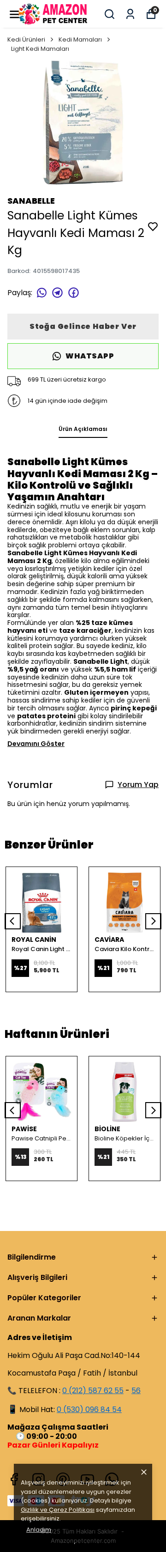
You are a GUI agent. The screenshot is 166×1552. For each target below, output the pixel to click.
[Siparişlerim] (130, 14)
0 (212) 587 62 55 (93, 1390)
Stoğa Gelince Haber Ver (83, 326)
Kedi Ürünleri (26, 39)
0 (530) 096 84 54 (89, 1409)
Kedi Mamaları (80, 39)
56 (136, 1390)
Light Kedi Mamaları (40, 48)
